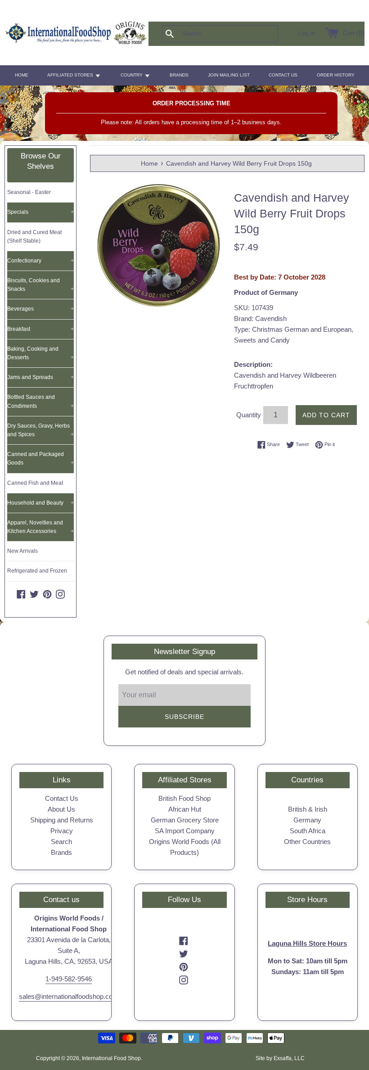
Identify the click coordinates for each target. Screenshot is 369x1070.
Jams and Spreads (40, 377)
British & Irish (307, 809)
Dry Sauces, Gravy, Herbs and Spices (40, 430)
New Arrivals (22, 551)
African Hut (184, 809)
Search (61, 841)
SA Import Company (185, 831)
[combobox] (235, 34)
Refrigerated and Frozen (37, 571)
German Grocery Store (185, 820)
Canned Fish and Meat (35, 483)
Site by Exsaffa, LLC (280, 1058)
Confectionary (40, 260)
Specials (40, 212)
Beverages (40, 309)
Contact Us (61, 798)
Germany (307, 820)
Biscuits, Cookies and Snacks (40, 284)
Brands (61, 852)
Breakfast (40, 329)
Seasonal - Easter (29, 192)
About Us (61, 809)
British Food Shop (184, 798)
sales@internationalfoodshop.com (68, 996)
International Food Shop (111, 1058)
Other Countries (307, 841)
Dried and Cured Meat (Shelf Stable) (34, 236)
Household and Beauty (40, 503)
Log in (306, 33)
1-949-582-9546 (68, 979)
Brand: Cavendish (260, 318)
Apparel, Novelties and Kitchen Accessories (40, 526)
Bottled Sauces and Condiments (40, 401)
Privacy (61, 831)
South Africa (307, 831)
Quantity (248, 415)
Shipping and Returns (61, 820)
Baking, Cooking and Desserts (40, 353)
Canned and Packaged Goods (40, 458)
